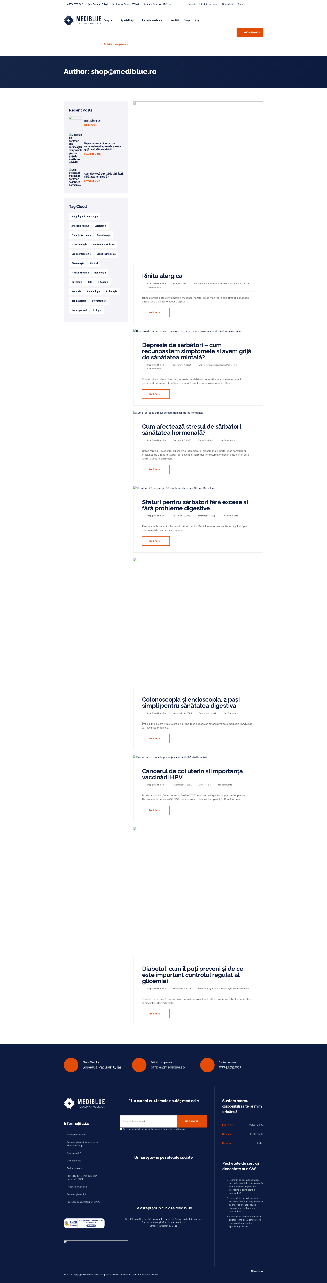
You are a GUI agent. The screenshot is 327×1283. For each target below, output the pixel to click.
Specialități (228, 4)
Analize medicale (228, 283)
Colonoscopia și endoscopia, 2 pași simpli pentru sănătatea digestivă (191, 702)
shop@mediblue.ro (156, 283)
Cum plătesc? (74, 1160)
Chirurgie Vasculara (81, 235)
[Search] (232, 32)
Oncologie (77, 282)
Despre (108, 20)
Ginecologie (205, 785)
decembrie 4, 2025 (92, 154)
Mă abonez (191, 1121)
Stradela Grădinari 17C (161, 1226)
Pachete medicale (152, 20)
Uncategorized (79, 310)
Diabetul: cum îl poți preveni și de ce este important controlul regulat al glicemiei (192, 974)
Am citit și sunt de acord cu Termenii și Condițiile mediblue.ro (154, 1129)
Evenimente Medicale (104, 244)
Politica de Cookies (77, 1186)
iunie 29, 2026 (90, 125)
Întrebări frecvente (209, 4)
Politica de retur (75, 1168)
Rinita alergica (162, 275)
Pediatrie (76, 291)
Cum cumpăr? (74, 1153)
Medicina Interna (241, 988)
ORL (249, 283)
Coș (197, 20)
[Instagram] (261, 4)
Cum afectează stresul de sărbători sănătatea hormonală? (191, 429)
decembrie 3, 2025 (92, 181)
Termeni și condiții (76, 1194)
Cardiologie (100, 225)
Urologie (96, 310)
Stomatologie (99, 300)
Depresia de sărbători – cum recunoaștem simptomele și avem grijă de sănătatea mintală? (196, 351)
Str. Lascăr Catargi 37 (153, 1222)
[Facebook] (254, 4)
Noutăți (192, 4)
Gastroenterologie (207, 516)
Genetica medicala (106, 254)
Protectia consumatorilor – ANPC (83, 1202)
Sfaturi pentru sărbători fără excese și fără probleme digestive (195, 505)
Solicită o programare (116, 44)
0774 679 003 (252, 32)
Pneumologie (93, 291)
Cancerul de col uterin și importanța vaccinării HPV (192, 774)
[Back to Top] (320, 1277)
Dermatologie (104, 235)
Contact (241, 4)
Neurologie (219, 365)
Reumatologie (79, 300)
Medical (242, 283)
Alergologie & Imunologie (206, 283)
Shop (187, 20)
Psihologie (231, 365)
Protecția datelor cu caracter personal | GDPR (82, 1178)
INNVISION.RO (150, 1274)
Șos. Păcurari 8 (133, 1219)
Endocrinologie (206, 365)
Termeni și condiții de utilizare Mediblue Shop (82, 1144)
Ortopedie (103, 282)
